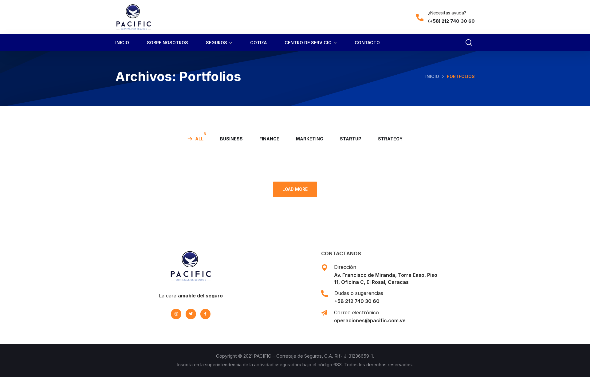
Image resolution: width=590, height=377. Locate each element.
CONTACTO (367, 42)
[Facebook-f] (205, 314)
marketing (309, 138)
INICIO (122, 42)
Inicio (432, 76)
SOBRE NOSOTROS (167, 42)
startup (350, 138)
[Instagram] (176, 314)
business (231, 138)
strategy (390, 138)
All (199, 138)
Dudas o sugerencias (358, 293)
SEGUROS (216, 42)
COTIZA (258, 42)
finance (269, 138)
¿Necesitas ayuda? (447, 12)
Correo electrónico (356, 312)
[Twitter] (191, 314)
